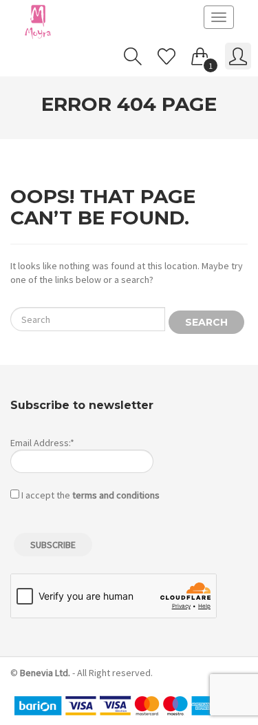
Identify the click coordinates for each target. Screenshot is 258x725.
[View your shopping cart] (200, 54)
